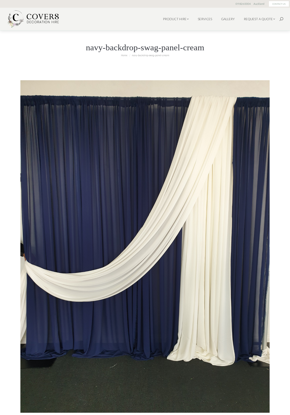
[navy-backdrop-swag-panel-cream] (145, 246)
